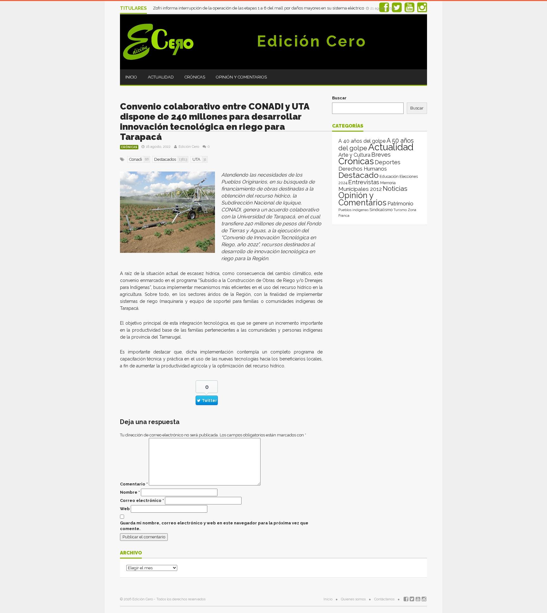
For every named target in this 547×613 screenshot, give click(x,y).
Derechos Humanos (362, 169)
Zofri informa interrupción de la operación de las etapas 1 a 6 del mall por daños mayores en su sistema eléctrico (259, 8)
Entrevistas (363, 182)
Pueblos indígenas (353, 210)
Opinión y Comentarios (241, 77)
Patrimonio (400, 203)
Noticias (395, 188)
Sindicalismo (381, 209)
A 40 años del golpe (362, 141)
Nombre (130, 492)
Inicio (131, 77)
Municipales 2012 (360, 189)
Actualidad (161, 77)
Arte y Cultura (354, 155)
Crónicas (195, 77)
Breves (381, 154)
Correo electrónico (142, 500)
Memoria (388, 183)
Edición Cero (312, 41)
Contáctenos (384, 599)
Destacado (358, 175)
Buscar (339, 98)
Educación (389, 176)
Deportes (387, 162)
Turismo (400, 210)
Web (125, 508)
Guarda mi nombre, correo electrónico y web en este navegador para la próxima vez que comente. (214, 526)
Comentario (134, 484)
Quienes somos (353, 599)
